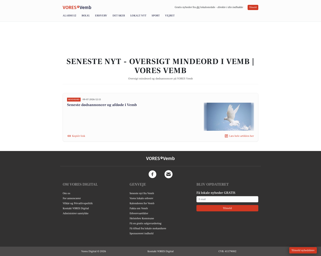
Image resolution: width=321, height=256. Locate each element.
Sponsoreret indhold (141, 233)
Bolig (86, 15)
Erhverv (101, 15)
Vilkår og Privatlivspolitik (78, 203)
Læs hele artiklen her (241, 136)
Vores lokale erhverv (141, 198)
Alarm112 (69, 15)
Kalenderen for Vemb (142, 203)
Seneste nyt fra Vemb (142, 193)
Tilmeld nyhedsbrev (303, 250)
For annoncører (72, 198)
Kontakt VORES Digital (76, 208)
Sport (156, 15)
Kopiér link (78, 136)
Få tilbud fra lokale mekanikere (148, 228)
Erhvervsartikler (139, 213)
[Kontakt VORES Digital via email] (169, 174)
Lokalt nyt (138, 15)
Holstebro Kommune (142, 218)
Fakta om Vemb (139, 208)
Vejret (170, 15)
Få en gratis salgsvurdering (146, 223)
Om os (66, 193)
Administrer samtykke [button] (75, 213)
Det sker (119, 15)
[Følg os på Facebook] (152, 174)
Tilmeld (253, 7)
